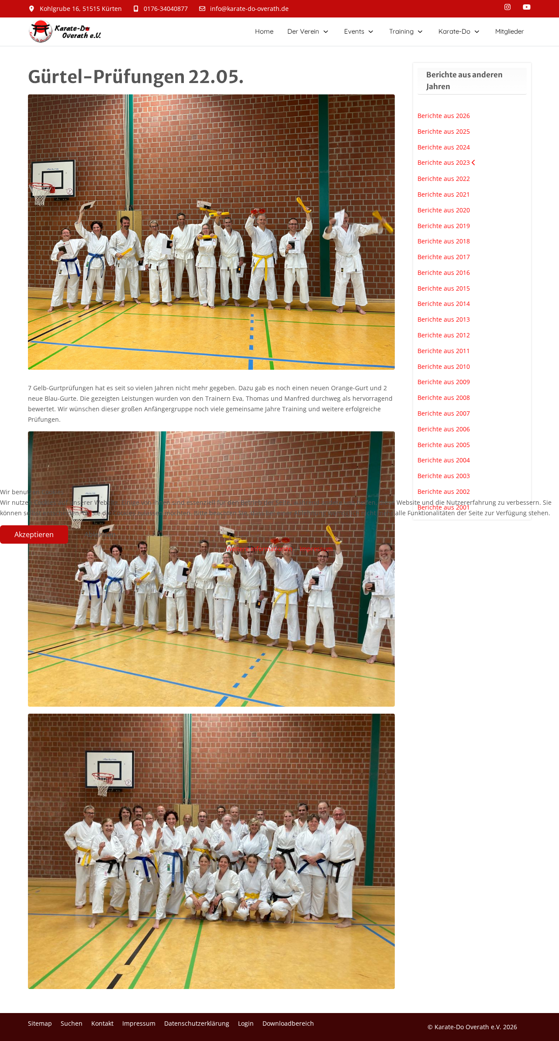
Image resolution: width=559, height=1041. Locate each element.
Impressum (316, 549)
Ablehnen (100, 534)
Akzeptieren (34, 534)
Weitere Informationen (259, 549)
